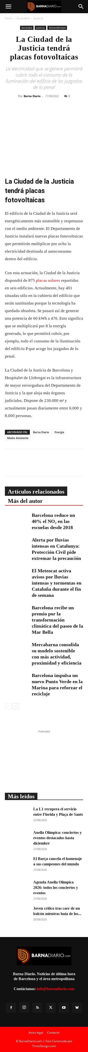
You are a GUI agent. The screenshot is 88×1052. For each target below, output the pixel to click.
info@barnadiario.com (55, 989)
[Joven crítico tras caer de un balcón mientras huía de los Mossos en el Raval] (17, 914)
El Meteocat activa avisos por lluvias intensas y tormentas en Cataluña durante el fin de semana (56, 583)
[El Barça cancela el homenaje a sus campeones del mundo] (17, 864)
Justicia (38, 18)
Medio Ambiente (17, 438)
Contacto (53, 1032)
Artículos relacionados (36, 491)
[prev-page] (8, 706)
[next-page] (16, 706)
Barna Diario (32, 96)
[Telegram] (63, 114)
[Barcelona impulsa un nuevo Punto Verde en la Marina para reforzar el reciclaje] (17, 680)
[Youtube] (64, 1008)
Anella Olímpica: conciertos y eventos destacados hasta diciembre (57, 837)
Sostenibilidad (57, 27)
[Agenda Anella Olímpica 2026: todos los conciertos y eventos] (17, 888)
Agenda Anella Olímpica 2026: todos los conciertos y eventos (55, 887)
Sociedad (23, 18)
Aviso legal (36, 1032)
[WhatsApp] (51, 114)
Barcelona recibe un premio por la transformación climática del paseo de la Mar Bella (57, 620)
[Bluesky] (77, 1008)
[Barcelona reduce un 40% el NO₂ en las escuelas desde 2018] (17, 520)
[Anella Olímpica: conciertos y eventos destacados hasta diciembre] (17, 838)
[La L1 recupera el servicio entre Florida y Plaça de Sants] (17, 815)
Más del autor (25, 501)
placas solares (48, 280)
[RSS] (37, 1008)
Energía (59, 432)
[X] (40, 114)
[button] (8, 6)
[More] (74, 114)
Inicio (8, 18)
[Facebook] (29, 114)
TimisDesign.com (44, 1046)
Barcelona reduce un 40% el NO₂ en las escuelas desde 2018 (53, 521)
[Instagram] (24, 1007)
